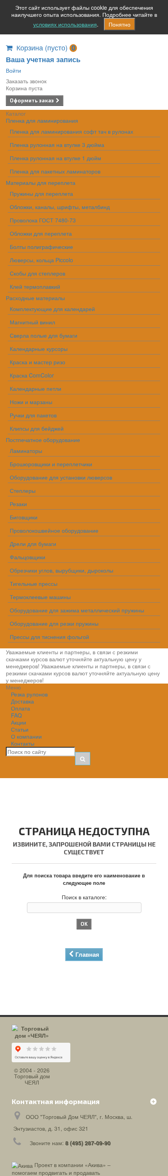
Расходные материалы (35, 298)
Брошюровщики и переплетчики (51, 464)
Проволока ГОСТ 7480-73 (43, 220)
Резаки (18, 504)
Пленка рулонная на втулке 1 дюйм (55, 158)
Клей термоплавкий (35, 286)
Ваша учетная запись (43, 59)
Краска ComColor (32, 375)
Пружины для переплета (41, 193)
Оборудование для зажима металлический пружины (77, 610)
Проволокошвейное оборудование (54, 530)
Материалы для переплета (40, 182)
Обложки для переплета (41, 233)
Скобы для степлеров (37, 273)
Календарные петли (35, 388)
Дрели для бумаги (33, 544)
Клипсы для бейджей (37, 428)
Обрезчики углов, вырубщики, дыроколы (61, 570)
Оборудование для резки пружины (54, 623)
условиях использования (65, 24)
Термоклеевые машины (40, 597)
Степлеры (23, 490)
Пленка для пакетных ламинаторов (55, 171)
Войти (13, 70)
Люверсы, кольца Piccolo (41, 260)
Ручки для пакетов (33, 415)
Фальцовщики (27, 557)
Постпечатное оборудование (43, 440)
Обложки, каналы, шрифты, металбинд (60, 207)
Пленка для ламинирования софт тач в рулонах (71, 131)
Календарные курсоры (39, 349)
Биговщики (24, 517)
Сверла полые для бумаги (43, 335)
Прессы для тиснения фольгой (49, 637)
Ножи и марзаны (31, 402)
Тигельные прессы (33, 583)
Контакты (22, 743)
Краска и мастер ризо (37, 362)
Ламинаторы (26, 451)
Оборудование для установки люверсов (61, 477)
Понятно (119, 24)
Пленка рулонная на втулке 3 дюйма (57, 145)
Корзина (45, 47)
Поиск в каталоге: (84, 896)
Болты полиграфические (41, 247)
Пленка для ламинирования (42, 120)
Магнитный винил (32, 322)
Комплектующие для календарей (52, 309)
